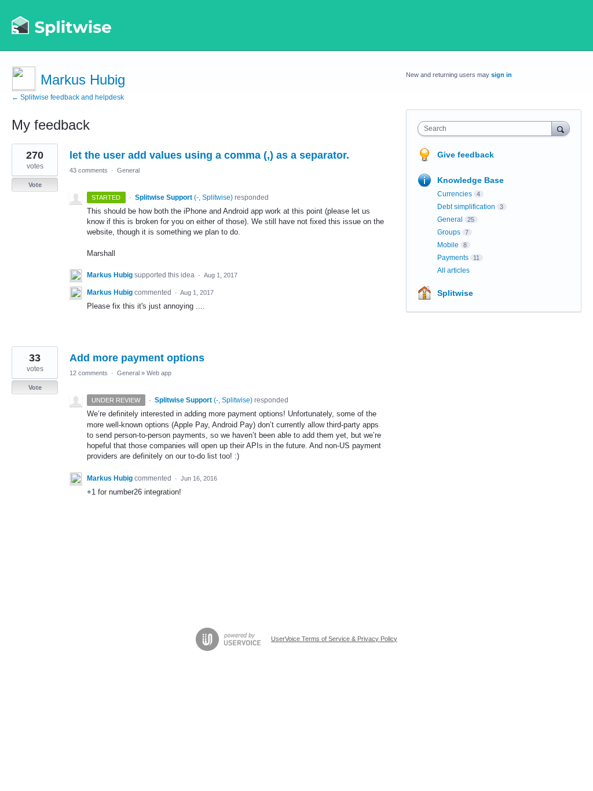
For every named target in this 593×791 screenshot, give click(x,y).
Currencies (454, 194)
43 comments (88, 170)
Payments (452, 258)
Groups (448, 232)
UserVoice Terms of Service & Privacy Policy (334, 638)
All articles (453, 270)
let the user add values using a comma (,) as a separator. (209, 155)
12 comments (88, 372)
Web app (159, 372)
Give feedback (465, 154)
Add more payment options (136, 358)
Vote (35, 184)
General (128, 170)
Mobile (448, 245)
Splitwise (455, 293)
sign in (501, 74)
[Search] (560, 128)
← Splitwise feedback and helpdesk (68, 97)
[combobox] (487, 128)
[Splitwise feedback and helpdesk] (62, 25)
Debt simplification (466, 207)
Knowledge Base (470, 180)
